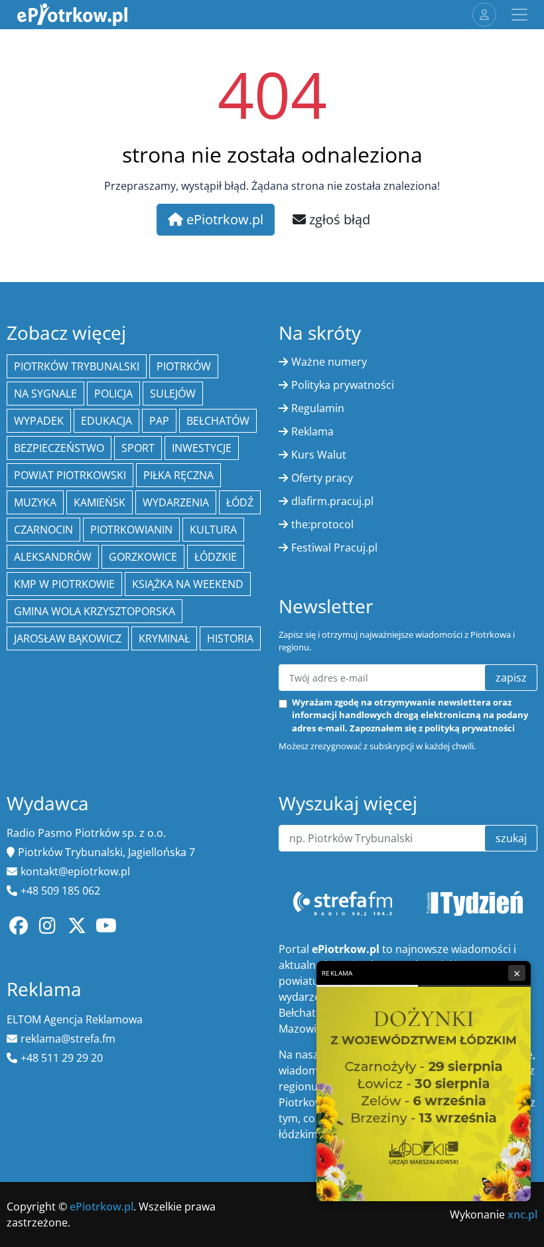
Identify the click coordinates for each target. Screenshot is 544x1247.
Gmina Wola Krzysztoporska (94, 611)
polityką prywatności (470, 728)
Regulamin (317, 408)
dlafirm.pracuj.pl (332, 501)
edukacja (106, 420)
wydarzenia (176, 502)
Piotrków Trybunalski (76, 366)
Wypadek (39, 420)
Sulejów (173, 393)
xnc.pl (522, 1214)
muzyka (35, 502)
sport (138, 448)
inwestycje (202, 448)
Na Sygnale (45, 393)
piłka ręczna (178, 475)
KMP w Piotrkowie (64, 584)
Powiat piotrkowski (70, 475)
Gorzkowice (143, 557)
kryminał (164, 638)
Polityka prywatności (342, 385)
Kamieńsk (99, 502)
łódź (239, 502)
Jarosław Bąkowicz (67, 638)
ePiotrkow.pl (223, 219)
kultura (213, 529)
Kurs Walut (318, 454)
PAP (159, 420)
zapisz (511, 677)
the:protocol (322, 524)
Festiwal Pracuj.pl (334, 547)
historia (230, 638)
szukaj (511, 838)
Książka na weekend (187, 584)
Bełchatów (217, 420)
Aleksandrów (53, 557)
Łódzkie (215, 557)
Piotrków (184, 366)
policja (113, 393)
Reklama (312, 431)
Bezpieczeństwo (59, 448)
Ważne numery (329, 361)
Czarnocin (43, 529)
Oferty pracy (322, 478)
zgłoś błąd (338, 219)
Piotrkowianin (131, 529)
